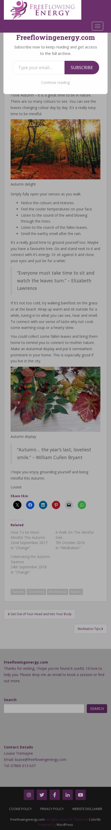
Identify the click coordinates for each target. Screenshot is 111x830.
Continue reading (55, 82)
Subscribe (82, 67)
